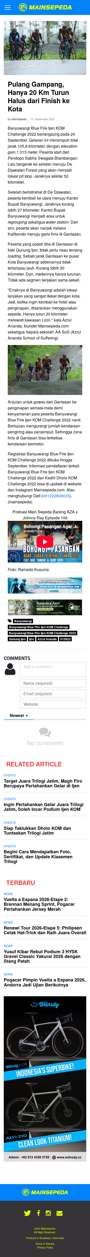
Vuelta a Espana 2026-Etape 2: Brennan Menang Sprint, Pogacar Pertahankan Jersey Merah (39, 904)
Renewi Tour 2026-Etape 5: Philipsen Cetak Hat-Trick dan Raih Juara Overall (45, 930)
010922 (65, 639)
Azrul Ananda (47, 639)
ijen (31, 639)
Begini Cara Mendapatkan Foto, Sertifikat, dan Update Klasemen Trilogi (38, 856)
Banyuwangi (23, 621)
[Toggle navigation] (7, 7)
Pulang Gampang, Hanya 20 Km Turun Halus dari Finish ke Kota (39, 96)
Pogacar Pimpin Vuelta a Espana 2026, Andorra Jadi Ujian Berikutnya (45, 982)
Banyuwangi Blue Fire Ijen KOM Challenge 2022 (42, 633)
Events (10, 775)
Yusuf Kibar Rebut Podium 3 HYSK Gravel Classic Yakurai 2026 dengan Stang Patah (42, 956)
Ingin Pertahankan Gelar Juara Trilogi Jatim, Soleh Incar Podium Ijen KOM (44, 806)
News (8, 894)
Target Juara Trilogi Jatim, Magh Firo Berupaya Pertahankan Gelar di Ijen (43, 783)
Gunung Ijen (17, 639)
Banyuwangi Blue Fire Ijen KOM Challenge (38, 627)
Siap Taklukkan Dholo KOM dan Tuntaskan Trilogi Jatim (37, 830)
